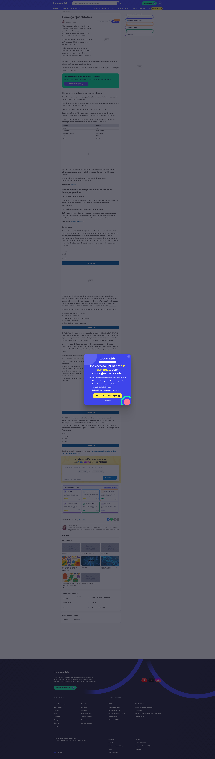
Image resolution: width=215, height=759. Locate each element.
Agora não (107, 401)
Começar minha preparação (106, 396)
